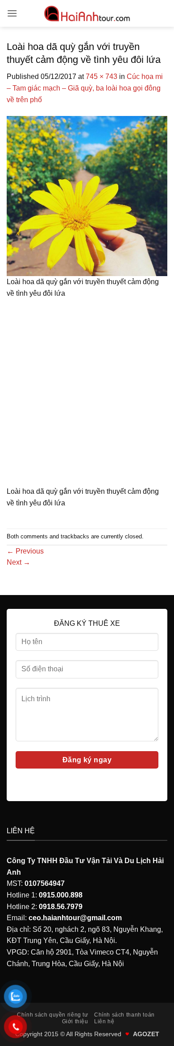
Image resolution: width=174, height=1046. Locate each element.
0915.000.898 (61, 895)
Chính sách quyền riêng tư (52, 1015)
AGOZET (146, 1034)
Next (18, 562)
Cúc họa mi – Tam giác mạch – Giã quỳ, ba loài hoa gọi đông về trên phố (85, 88)
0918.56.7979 (61, 906)
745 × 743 (101, 76)
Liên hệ (104, 1021)
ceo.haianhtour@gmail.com (75, 918)
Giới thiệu (75, 1021)
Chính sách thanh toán (124, 1015)
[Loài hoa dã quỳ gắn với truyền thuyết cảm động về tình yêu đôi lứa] (87, 195)
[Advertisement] (87, 395)
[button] (12, 13)
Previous (25, 551)
